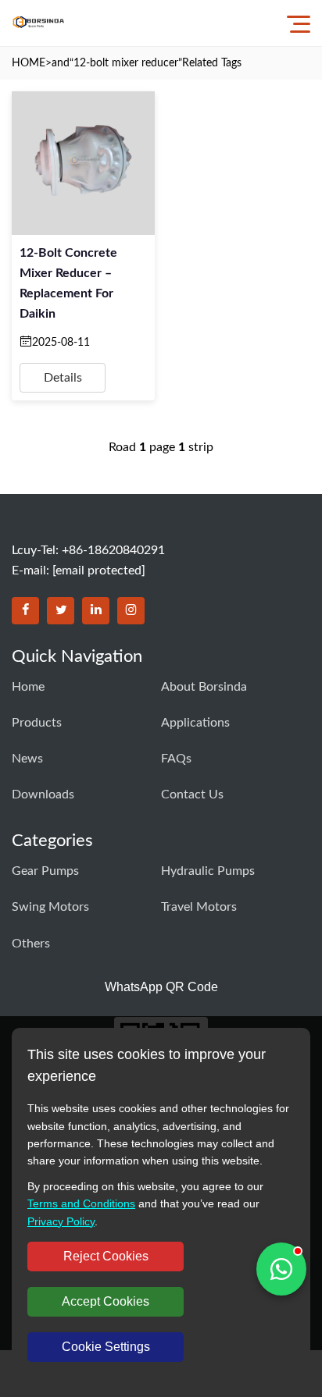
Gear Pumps (45, 871)
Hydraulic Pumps (208, 871)
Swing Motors (50, 907)
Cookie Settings (106, 1346)
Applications (195, 722)
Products (37, 722)
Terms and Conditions (81, 1203)
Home (28, 687)
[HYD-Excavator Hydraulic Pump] (38, 23)
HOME (28, 63)
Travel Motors (199, 907)
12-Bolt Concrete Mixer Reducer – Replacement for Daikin (68, 283)
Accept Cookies (105, 1301)
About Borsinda (204, 687)
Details (63, 377)
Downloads (43, 794)
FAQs (176, 758)
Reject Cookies (105, 1256)
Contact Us (192, 794)
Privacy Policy (61, 1221)
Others (31, 943)
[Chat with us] (281, 1269)
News (27, 758)
